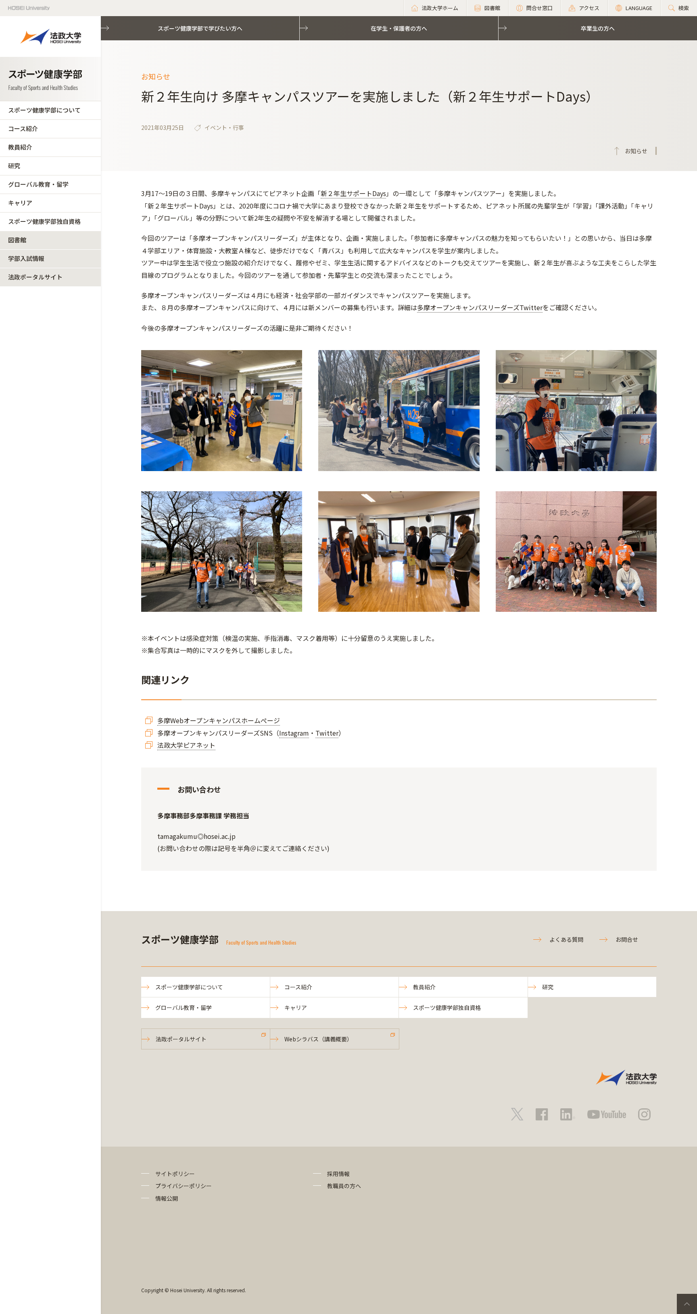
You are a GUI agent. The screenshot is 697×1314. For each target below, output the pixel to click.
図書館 (17, 240)
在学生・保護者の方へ (399, 28)
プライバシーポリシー (183, 1186)
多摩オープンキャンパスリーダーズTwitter (480, 307)
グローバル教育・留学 (38, 184)
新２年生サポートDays (353, 193)
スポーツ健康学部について (44, 110)
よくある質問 (566, 939)
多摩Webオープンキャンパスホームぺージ (218, 720)
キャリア (20, 202)
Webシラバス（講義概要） (318, 1039)
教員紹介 (20, 147)
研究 (14, 165)
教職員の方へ (344, 1186)
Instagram (294, 733)
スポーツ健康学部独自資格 (44, 221)
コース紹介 (23, 128)
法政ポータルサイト (35, 277)
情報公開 (166, 1198)
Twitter (326, 733)
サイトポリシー (175, 1174)
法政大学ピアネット (186, 745)
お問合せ (627, 939)
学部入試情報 (26, 258)
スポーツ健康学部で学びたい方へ (200, 28)
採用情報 (338, 1174)
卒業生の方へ (598, 28)
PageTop (687, 1304)
